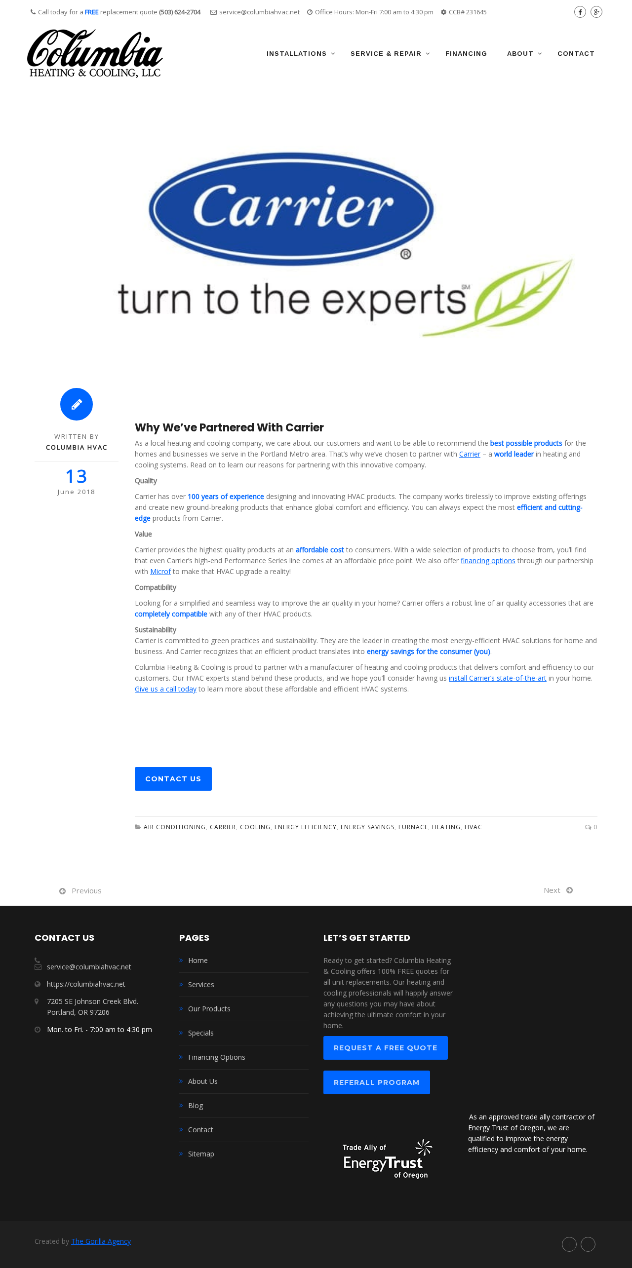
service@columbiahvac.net (259, 11)
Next (552, 890)
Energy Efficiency (306, 827)
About (520, 53)
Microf (160, 571)
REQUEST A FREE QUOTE (385, 1047)
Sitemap (201, 1153)
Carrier (223, 827)
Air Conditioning (175, 827)
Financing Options (216, 1057)
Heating (446, 827)
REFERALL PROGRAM (377, 1082)
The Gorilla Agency (101, 1241)
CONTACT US (173, 778)
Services (201, 984)
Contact (576, 53)
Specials (201, 1032)
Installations (297, 53)
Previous (87, 890)
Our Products (209, 1008)
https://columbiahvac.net (86, 984)
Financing (466, 53)
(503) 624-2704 (179, 11)
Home (198, 960)
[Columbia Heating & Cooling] (95, 53)
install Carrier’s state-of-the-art (498, 678)
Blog (195, 1105)
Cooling (255, 827)
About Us (203, 1081)
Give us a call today (166, 688)
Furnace (413, 827)
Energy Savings (368, 827)
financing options (488, 560)
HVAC (473, 827)
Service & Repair (386, 53)
